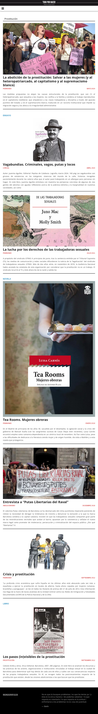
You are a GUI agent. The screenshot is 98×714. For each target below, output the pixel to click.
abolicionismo (9, 505)
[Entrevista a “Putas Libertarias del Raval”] (49, 449)
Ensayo (7, 115)
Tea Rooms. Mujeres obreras (25, 419)
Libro (6, 604)
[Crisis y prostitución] (49, 534)
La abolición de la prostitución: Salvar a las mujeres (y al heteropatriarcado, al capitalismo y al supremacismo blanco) (47, 81)
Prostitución (8, 660)
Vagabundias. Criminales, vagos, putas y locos (39, 164)
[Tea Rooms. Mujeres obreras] (49, 282)
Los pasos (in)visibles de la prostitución (34, 656)
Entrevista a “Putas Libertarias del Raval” (35, 502)
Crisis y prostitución (18, 574)
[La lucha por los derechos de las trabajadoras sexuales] (49, 196)
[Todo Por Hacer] (49, 3)
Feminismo (7, 89)
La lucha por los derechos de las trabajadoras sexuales (46, 249)
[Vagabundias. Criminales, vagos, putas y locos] (49, 119)
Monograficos (10, 695)
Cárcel (6, 168)
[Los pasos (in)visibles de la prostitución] (49, 607)
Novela (7, 279)
